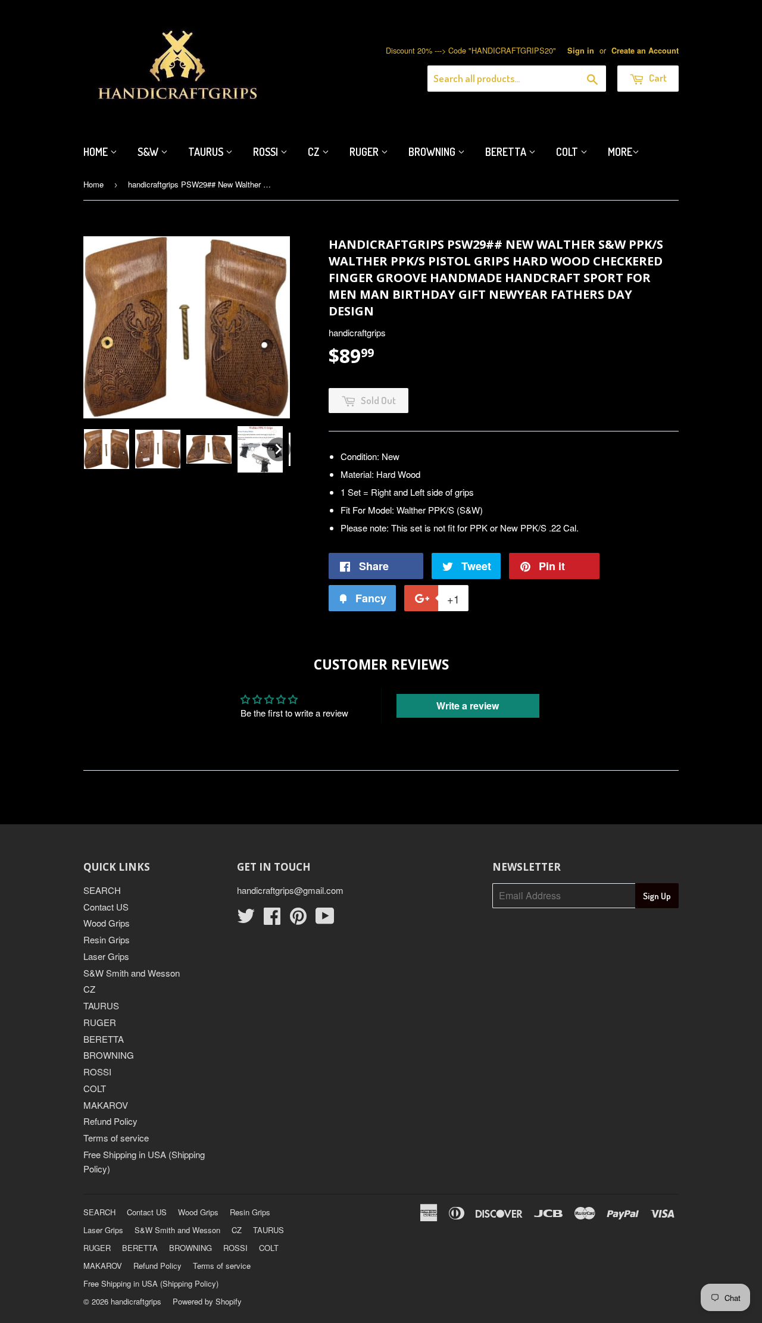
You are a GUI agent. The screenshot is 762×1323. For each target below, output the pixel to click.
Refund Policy (110, 1121)
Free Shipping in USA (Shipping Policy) (150, 1283)
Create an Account (645, 50)
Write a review (467, 705)
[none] (106, 449)
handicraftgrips (136, 1301)
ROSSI (97, 1071)
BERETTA (103, 1039)
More (620, 151)
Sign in (580, 50)
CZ (315, 151)
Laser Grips (106, 956)
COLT (94, 1088)
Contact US (106, 906)
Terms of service (116, 1137)
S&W (149, 151)
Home (96, 151)
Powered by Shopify (207, 1301)
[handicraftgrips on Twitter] (246, 919)
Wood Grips (106, 923)
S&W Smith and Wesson (131, 973)
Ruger (365, 151)
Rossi (266, 151)
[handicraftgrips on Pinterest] (298, 919)
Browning (433, 151)
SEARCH (102, 890)
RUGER (99, 1022)
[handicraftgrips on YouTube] (325, 919)
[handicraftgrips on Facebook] (272, 919)
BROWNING (108, 1055)
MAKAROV (105, 1105)
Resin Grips (106, 939)
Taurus (207, 151)
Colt (568, 151)
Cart (657, 77)
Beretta (507, 151)
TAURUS (101, 1005)
